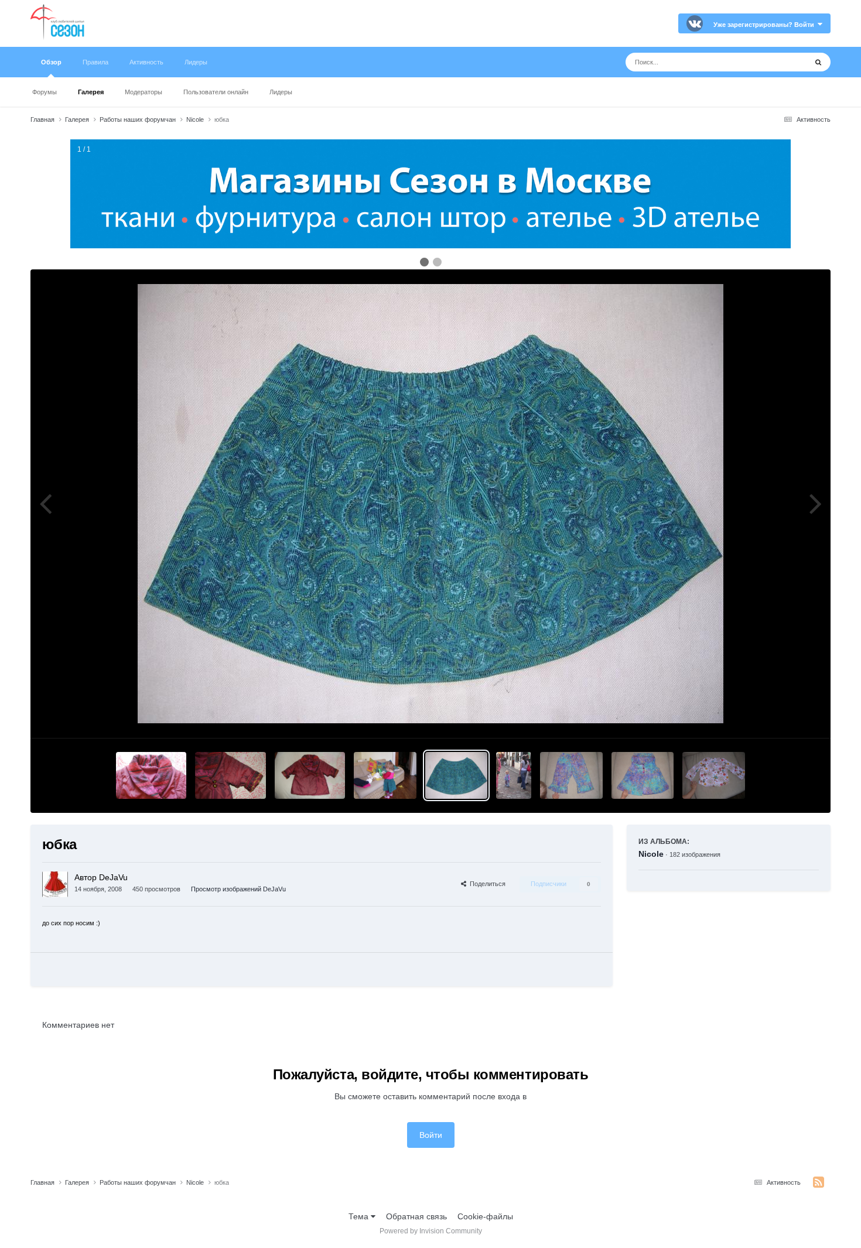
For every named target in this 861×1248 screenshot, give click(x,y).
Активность (146, 62)
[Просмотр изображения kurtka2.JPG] (151, 775)
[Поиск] (818, 62)
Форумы (44, 91)
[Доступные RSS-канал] (819, 1182)
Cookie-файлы (485, 1216)
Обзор (51, 62)
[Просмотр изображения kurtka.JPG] (230, 775)
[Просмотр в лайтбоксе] (430, 503)
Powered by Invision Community (431, 1231)
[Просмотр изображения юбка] (385, 775)
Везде (780, 62)
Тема (359, 1216)
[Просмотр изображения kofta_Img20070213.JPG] (713, 775)
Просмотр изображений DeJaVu (238, 889)
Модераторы (143, 91)
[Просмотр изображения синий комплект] (571, 775)
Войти (430, 1135)
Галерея (91, 91)
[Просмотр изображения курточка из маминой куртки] (310, 775)
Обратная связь (416, 1216)
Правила (95, 62)
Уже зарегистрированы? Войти (765, 24)
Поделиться (485, 883)
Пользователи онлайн (215, 91)
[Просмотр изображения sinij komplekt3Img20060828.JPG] (513, 775)
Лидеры (280, 91)
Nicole (651, 854)
